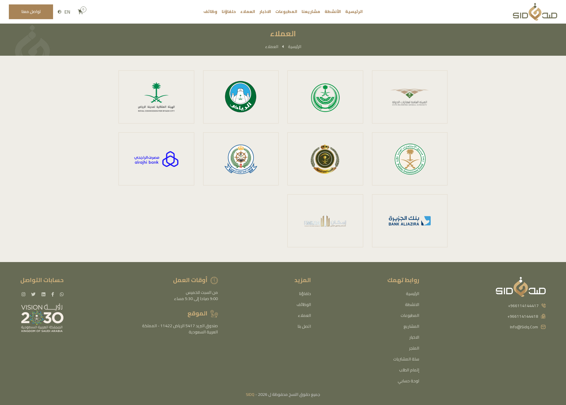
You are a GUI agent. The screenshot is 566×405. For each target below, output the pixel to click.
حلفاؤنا (229, 11)
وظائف (210, 11)
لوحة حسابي (408, 381)
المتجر (414, 348)
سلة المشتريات (406, 359)
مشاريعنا (311, 11)
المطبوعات (286, 11)
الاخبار (265, 11)
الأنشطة (333, 11)
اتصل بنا (304, 326)
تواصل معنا (31, 11)
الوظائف (304, 304)
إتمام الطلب (409, 370)
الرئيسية (354, 11)
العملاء (247, 11)
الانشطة (412, 304)
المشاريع (411, 326)
